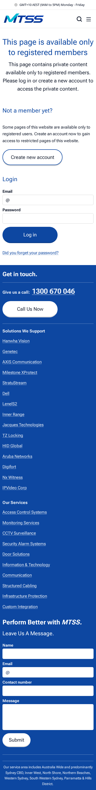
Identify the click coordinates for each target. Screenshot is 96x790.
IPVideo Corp (14, 487)
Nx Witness (12, 477)
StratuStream (14, 382)
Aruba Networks (17, 456)
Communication (17, 575)
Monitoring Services (20, 522)
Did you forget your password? (30, 252)
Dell (5, 393)
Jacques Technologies (23, 424)
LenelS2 (9, 403)
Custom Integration (20, 606)
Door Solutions (16, 554)
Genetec (10, 351)
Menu (89, 19)
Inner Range (13, 414)
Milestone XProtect (19, 372)
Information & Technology (26, 564)
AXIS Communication (22, 361)
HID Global (12, 445)
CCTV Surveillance (19, 533)
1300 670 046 (53, 291)
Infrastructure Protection (24, 596)
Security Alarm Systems (24, 543)
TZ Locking (12, 435)
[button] (79, 19)
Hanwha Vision (16, 340)
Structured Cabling (19, 585)
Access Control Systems (24, 512)
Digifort (9, 466)
